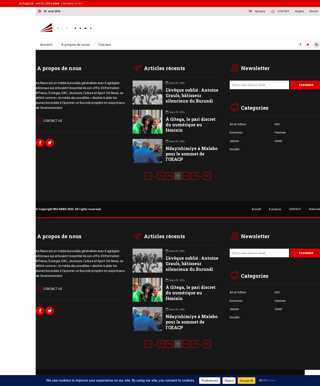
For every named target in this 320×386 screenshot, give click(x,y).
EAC (277, 124)
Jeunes (234, 141)
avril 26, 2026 (59, 3)
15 (177, 175)
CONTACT (295, 209)
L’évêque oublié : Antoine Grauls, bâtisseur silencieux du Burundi (192, 95)
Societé (234, 149)
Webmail (314, 209)
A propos (275, 209)
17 (194, 175)
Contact (104, 44)
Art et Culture (238, 124)
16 (186, 175)
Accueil (46, 44)
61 (207, 175)
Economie (236, 132)
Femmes (280, 132)
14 (169, 175)
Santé (278, 141)
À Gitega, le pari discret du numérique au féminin (191, 124)
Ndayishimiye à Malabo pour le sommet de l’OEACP (191, 154)
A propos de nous (75, 44)
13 (160, 175)
